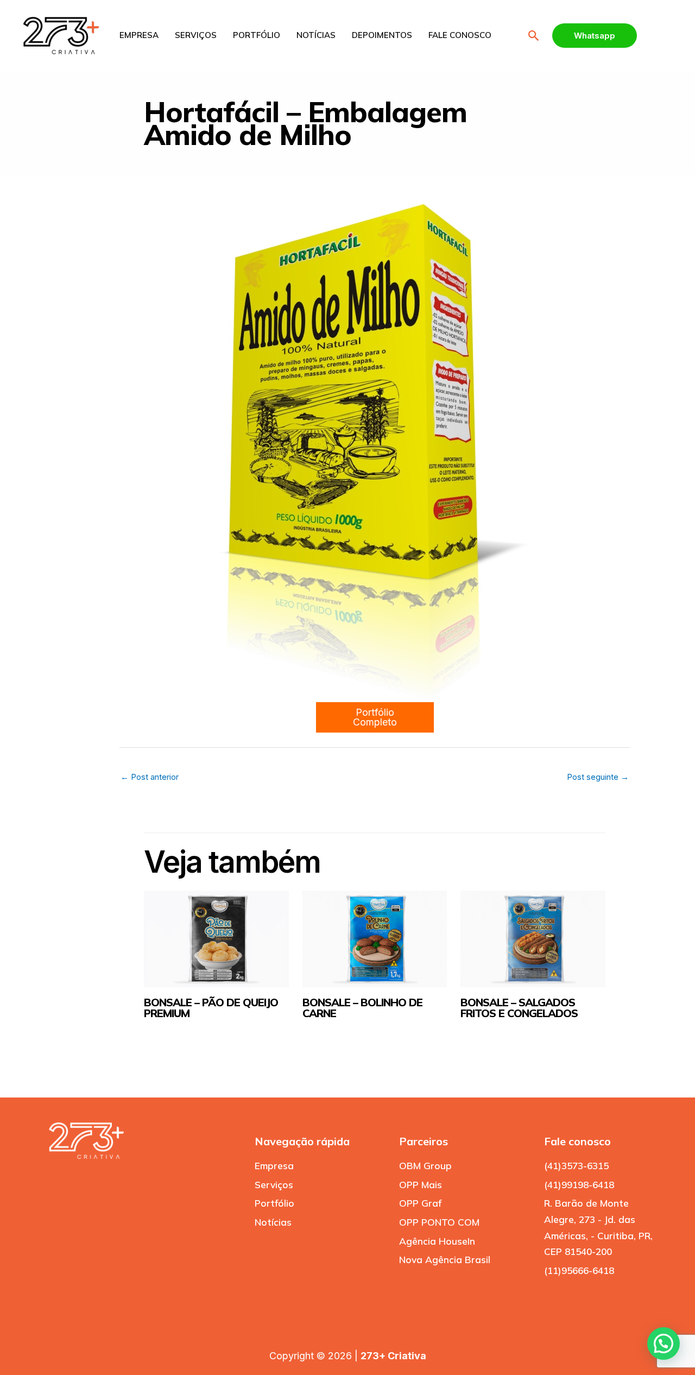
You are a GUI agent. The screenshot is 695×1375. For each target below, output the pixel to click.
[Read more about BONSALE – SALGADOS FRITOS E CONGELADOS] (532, 939)
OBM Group (425, 1165)
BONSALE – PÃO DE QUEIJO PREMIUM (211, 1007)
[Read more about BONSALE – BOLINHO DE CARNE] (374, 939)
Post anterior (150, 777)
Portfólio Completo (375, 717)
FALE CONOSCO (459, 35)
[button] (534, 35)
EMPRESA (139, 35)
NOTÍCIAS (316, 35)
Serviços (274, 1184)
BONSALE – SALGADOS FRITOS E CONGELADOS (519, 1007)
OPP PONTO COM (439, 1222)
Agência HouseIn (437, 1241)
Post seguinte (598, 777)
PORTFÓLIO (256, 35)
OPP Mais (420, 1184)
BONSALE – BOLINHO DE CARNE (362, 1007)
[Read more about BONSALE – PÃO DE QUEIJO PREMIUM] (216, 939)
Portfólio (274, 1203)
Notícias (273, 1222)
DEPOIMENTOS (382, 35)
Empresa (274, 1165)
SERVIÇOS (196, 35)
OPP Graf (420, 1203)
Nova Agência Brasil (444, 1259)
